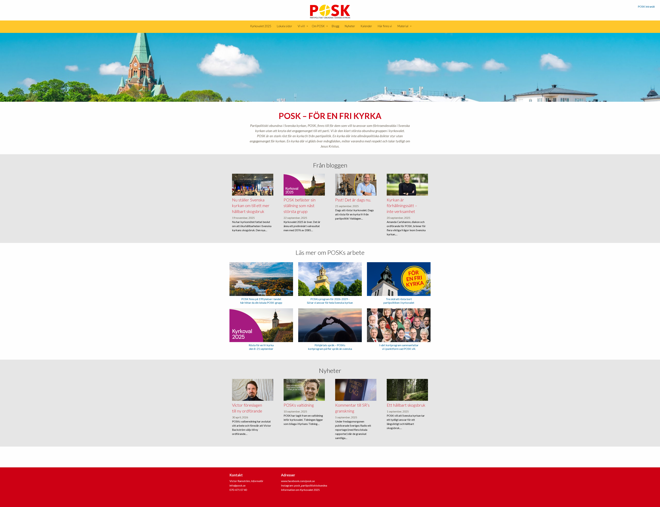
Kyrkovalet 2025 (260, 26)
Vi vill (301, 26)
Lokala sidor (284, 26)
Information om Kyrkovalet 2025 (300, 489)
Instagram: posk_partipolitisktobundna (304, 485)
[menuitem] (261, 26)
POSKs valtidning (299, 405)
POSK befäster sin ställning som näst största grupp (300, 205)
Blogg (335, 26)
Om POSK (318, 26)
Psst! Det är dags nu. (353, 199)
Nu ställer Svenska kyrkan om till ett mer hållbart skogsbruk (251, 205)
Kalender (366, 26)
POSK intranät (646, 6)
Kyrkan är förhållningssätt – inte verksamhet (402, 205)
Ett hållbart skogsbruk (406, 405)
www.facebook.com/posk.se (298, 481)
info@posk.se (237, 485)
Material (402, 26)
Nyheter (350, 26)
